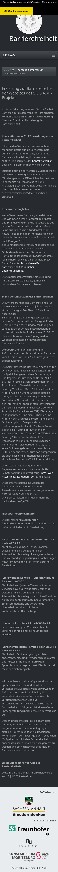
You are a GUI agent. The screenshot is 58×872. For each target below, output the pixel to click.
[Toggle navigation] (53, 55)
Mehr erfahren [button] (49, 2)
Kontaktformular (42, 161)
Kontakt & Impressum (30, 70)
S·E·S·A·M (9, 55)
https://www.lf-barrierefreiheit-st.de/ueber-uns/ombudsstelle (20, 267)
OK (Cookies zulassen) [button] (16, 11)
